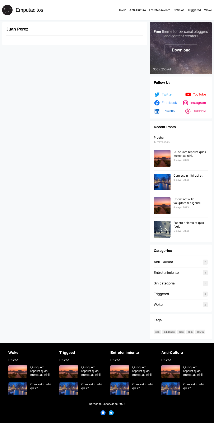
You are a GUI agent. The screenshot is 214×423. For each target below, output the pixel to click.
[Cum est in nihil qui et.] (162, 182)
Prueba (159, 137)
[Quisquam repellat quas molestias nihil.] (162, 158)
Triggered (161, 294)
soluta (200, 331)
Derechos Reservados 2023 (107, 403)
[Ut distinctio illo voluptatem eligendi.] (162, 205)
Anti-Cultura (163, 262)
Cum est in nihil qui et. (188, 175)
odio (181, 331)
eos (157, 331)
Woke (158, 304)
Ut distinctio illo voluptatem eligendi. (187, 201)
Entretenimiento (166, 272)
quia (190, 331)
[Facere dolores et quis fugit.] (162, 229)
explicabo (169, 331)
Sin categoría (164, 283)
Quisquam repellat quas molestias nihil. (189, 153)
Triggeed (67, 352)
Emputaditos (29, 10)
